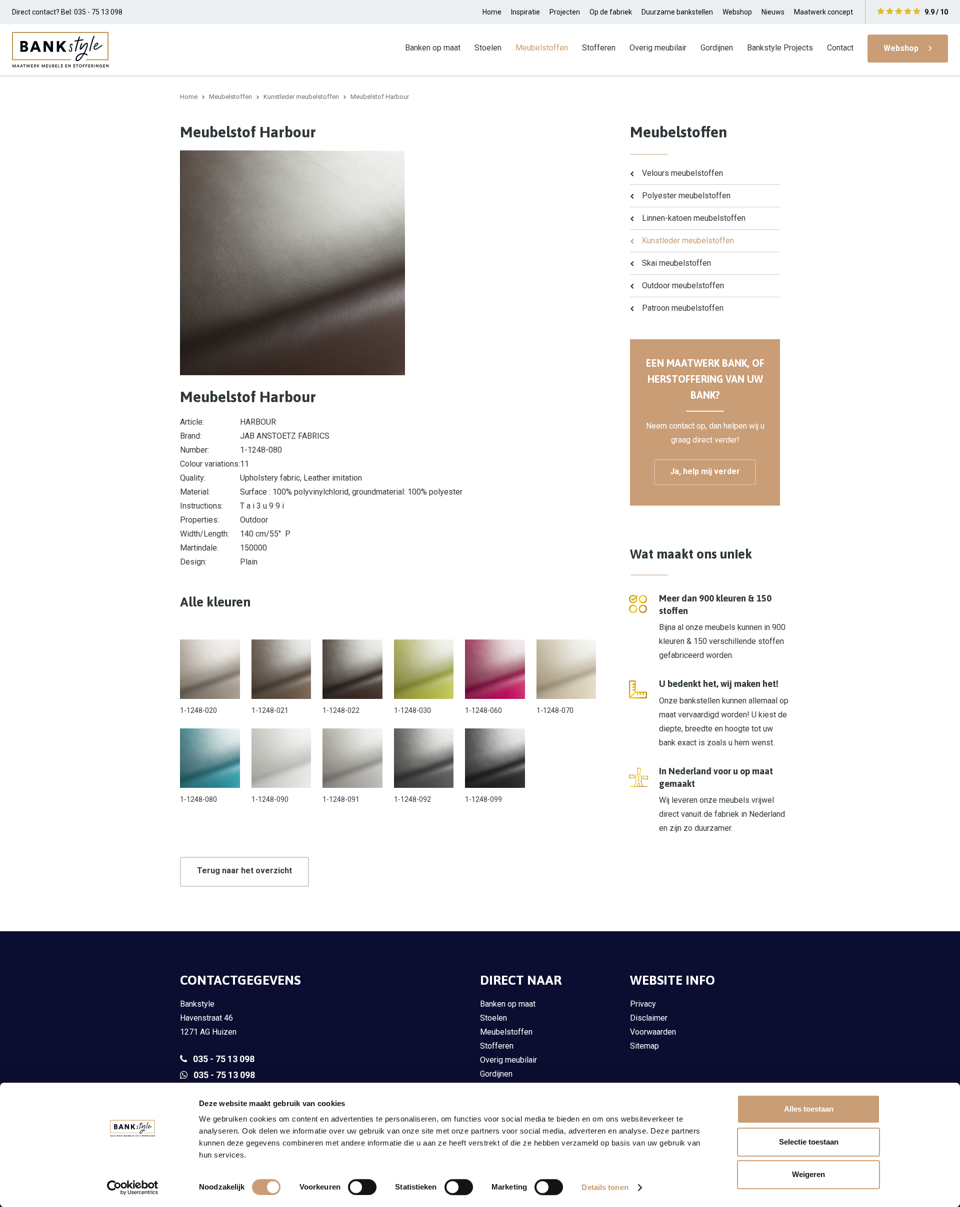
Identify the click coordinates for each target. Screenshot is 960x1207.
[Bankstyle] (60, 49)
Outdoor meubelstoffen (683, 285)
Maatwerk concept (823, 12)
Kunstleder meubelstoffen (301, 96)
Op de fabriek (611, 12)
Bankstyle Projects (780, 47)
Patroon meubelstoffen (683, 308)
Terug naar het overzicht (244, 870)
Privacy (643, 1004)
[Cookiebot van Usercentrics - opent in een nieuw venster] (132, 1187)
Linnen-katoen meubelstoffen (694, 218)
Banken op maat (432, 47)
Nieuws (773, 12)
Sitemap (644, 1046)
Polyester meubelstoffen (686, 195)
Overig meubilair (658, 47)
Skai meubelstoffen (676, 263)
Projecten (565, 12)
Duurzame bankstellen (677, 12)
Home (492, 12)
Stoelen (488, 47)
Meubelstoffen (542, 47)
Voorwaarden (653, 1032)
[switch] (362, 1187)
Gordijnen (716, 47)
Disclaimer (649, 1018)
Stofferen (599, 47)
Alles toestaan (809, 1109)
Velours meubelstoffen (682, 173)
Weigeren (808, 1174)
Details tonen (605, 1187)
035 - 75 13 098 (223, 1059)
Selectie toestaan (808, 1142)
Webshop (737, 12)
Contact (840, 47)
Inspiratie (525, 12)
